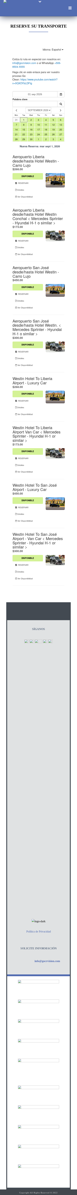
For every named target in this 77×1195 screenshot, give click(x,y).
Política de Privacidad (38, 931)
